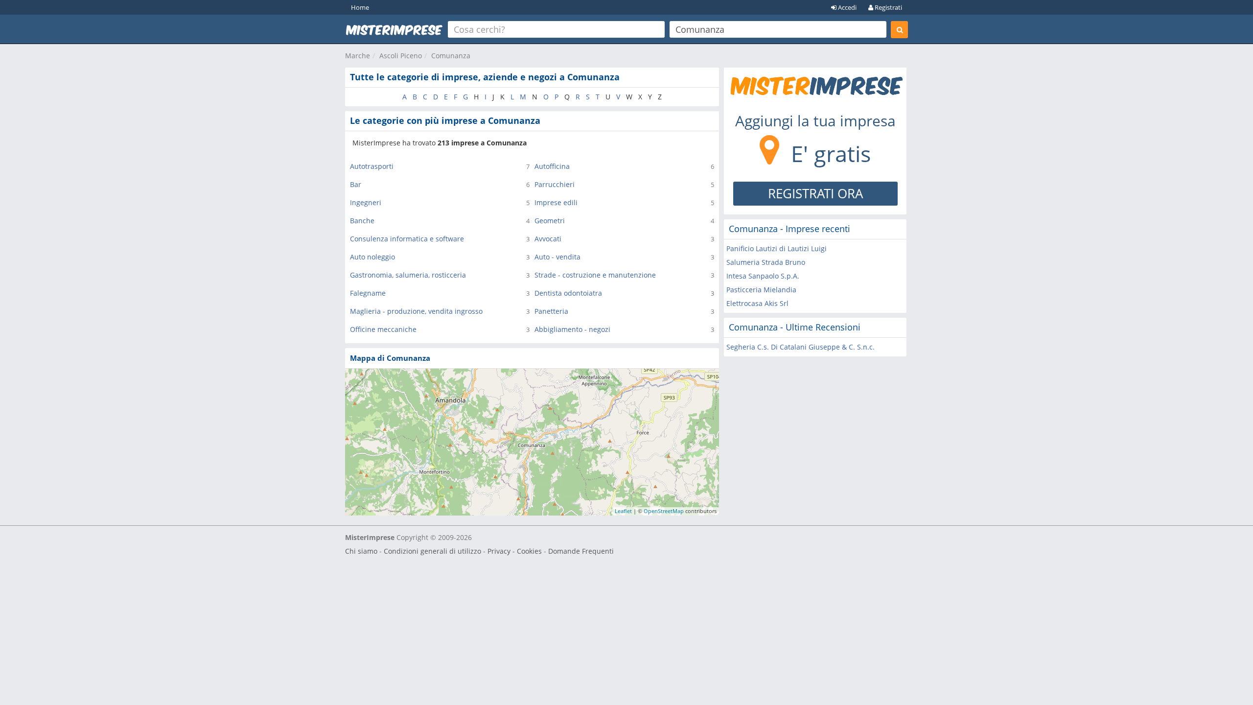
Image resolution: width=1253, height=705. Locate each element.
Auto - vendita (557, 256)
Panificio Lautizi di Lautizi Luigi (776, 248)
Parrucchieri (554, 184)
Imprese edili (556, 202)
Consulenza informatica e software (407, 238)
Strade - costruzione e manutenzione (595, 275)
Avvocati (547, 238)
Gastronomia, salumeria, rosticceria (408, 275)
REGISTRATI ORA (815, 193)
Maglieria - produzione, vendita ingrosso (416, 311)
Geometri (549, 220)
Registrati (887, 7)
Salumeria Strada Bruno (765, 262)
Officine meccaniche (383, 329)
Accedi (846, 7)
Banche (362, 220)
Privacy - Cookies (514, 551)
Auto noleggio (372, 256)
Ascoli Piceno (400, 55)
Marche (357, 55)
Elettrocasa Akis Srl (757, 303)
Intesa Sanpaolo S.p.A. (762, 276)
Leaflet (623, 511)
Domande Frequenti (581, 551)
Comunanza (450, 55)
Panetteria (551, 311)
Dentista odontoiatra (568, 293)
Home (360, 7)
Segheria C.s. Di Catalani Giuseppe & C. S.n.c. (800, 347)
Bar (355, 184)
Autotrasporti (372, 166)
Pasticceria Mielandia (761, 289)
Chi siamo (361, 551)
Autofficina (552, 166)
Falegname (368, 293)
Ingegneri (365, 202)
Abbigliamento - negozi (572, 329)
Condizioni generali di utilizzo (432, 551)
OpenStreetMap (664, 511)
